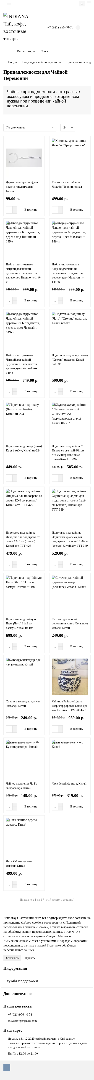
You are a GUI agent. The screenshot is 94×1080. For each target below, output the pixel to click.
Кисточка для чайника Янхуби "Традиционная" (67, 184)
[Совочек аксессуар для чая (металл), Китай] (24, 677)
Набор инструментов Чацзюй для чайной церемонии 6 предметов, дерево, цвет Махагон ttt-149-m (68, 273)
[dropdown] (9, 4)
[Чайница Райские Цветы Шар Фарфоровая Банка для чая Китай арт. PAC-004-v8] (70, 677)
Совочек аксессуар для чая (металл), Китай (23, 703)
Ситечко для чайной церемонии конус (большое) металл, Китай (70, 623)
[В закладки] (40, 142)
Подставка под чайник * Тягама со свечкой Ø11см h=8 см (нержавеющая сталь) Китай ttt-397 (68, 452)
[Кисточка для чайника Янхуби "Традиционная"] (70, 158)
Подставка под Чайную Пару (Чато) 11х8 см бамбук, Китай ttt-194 (21, 623)
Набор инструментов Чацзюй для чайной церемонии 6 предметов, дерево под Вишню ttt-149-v (23, 273)
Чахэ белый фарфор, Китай (69, 783)
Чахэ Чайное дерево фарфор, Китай (19, 863)
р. (82, 4)
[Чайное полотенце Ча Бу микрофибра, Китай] (24, 759)
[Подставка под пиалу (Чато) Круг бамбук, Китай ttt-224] (24, 422)
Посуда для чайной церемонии (42, 62)
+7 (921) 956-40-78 (20, 1014)
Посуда (13, 62)
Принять (30, 958)
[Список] (88, 127)
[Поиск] (85, 51)
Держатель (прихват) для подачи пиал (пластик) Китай (22, 187)
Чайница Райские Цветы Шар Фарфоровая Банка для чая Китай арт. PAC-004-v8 (69, 706)
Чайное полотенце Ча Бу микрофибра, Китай (21, 786)
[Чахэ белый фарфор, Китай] (70, 759)
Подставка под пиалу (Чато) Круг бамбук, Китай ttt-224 (24, 448)
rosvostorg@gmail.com (22, 1020)
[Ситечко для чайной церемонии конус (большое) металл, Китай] (70, 595)
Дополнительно (17, 993)
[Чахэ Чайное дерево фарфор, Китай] (24, 837)
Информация (15, 968)
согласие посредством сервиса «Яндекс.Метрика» (37, 936)
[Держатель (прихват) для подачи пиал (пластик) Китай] (24, 158)
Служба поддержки (20, 981)
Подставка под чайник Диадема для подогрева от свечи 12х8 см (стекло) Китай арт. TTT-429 (23, 539)
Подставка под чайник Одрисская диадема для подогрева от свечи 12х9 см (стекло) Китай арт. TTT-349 (70, 539)
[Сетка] (82, 127)
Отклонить (12, 958)
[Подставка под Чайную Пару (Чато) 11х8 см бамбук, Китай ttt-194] (24, 595)
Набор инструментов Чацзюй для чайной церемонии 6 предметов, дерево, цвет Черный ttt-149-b (21, 364)
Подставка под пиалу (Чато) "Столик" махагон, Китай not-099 (70, 360)
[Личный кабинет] (89, 2)
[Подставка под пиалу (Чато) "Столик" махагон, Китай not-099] (70, 331)
